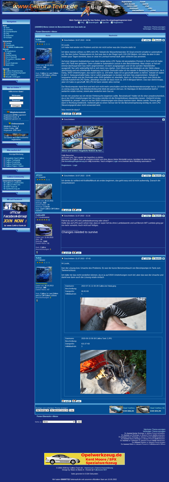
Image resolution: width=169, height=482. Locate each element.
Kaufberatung (11, 55)
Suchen (106, 22)
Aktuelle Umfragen (12, 77)
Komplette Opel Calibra (15, 158)
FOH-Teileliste (11, 75)
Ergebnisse (11, 51)
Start (7, 28)
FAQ (7, 33)
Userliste (9, 30)
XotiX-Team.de (11, 187)
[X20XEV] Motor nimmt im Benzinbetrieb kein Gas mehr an (60, 27)
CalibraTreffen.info (13, 185)
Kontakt (9, 37)
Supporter (10, 35)
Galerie (8, 53)
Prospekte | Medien (13, 59)
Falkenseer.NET (100, 470)
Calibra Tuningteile (13, 160)
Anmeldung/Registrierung (75, 161)
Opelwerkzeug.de (13, 189)
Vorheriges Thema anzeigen (154, 29)
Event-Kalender (12, 63)
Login (115, 161)
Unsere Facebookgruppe (16, 73)
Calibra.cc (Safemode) (15, 183)
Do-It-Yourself (11, 57)
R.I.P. (8, 61)
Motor (54, 32)
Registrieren (118, 22)
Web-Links (10, 65)
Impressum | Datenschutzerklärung (98, 468)
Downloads (10, 45)
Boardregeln (94, 22)
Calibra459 (40, 215)
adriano (39, 175)
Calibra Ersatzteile (13, 162)
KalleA (38, 39)
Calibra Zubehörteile (14, 164)
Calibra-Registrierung (14, 71)
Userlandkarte (11, 32)
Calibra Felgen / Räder (15, 166)
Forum (8, 43)
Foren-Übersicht (43, 32)
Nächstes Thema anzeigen (154, 27)
